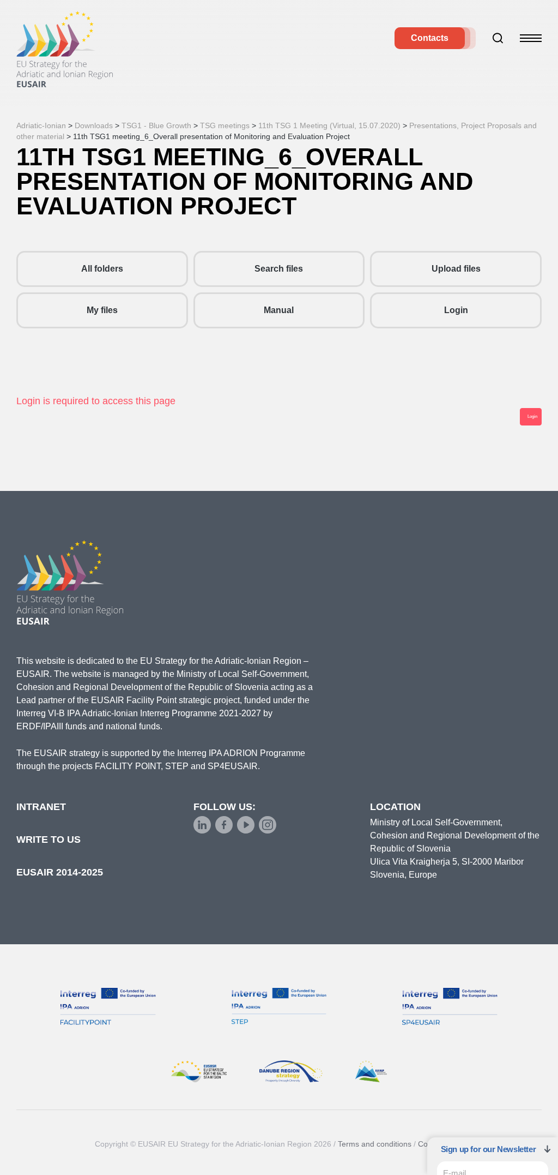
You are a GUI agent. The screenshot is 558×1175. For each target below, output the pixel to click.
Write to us (48, 839)
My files (102, 310)
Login (456, 310)
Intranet (41, 806)
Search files (278, 268)
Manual (279, 310)
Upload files (456, 268)
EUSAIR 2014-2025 (59, 872)
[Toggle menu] (531, 38)
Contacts (429, 38)
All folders (102, 268)
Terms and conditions (374, 1144)
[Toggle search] (498, 38)
